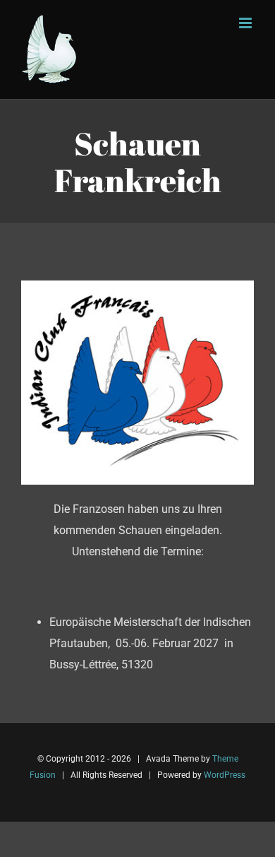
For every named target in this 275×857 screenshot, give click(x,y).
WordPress (224, 775)
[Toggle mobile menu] (246, 23)
